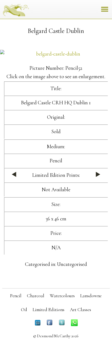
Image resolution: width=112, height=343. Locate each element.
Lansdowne (91, 296)
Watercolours (62, 296)
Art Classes (80, 309)
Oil (24, 309)
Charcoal (35, 296)
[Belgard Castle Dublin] (56, 54)
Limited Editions (48, 309)
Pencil (15, 296)
